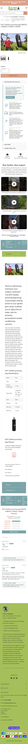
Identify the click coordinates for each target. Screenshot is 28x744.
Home (2, 20)
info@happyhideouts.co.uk (10, 703)
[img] (5, 541)
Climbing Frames (7, 20)
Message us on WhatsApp (18, 235)
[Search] (25, 13)
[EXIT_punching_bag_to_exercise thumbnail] (3, 58)
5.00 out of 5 (18, 516)
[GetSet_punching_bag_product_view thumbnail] (8, 58)
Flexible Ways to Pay (10, 148)
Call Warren (10, 97)
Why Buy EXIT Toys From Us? (12, 82)
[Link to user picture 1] (5, 552)
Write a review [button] (14, 532)
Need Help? (7, 144)
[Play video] (14, 184)
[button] (14, 254)
